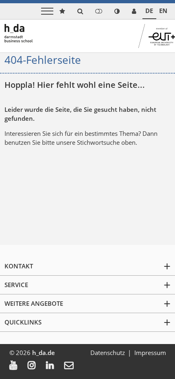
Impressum (150, 353)
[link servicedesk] (134, 11)
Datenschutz (107, 353)
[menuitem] (18, 366)
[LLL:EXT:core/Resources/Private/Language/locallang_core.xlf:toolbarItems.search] (80, 11)
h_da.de (43, 353)
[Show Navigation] (47, 11)
